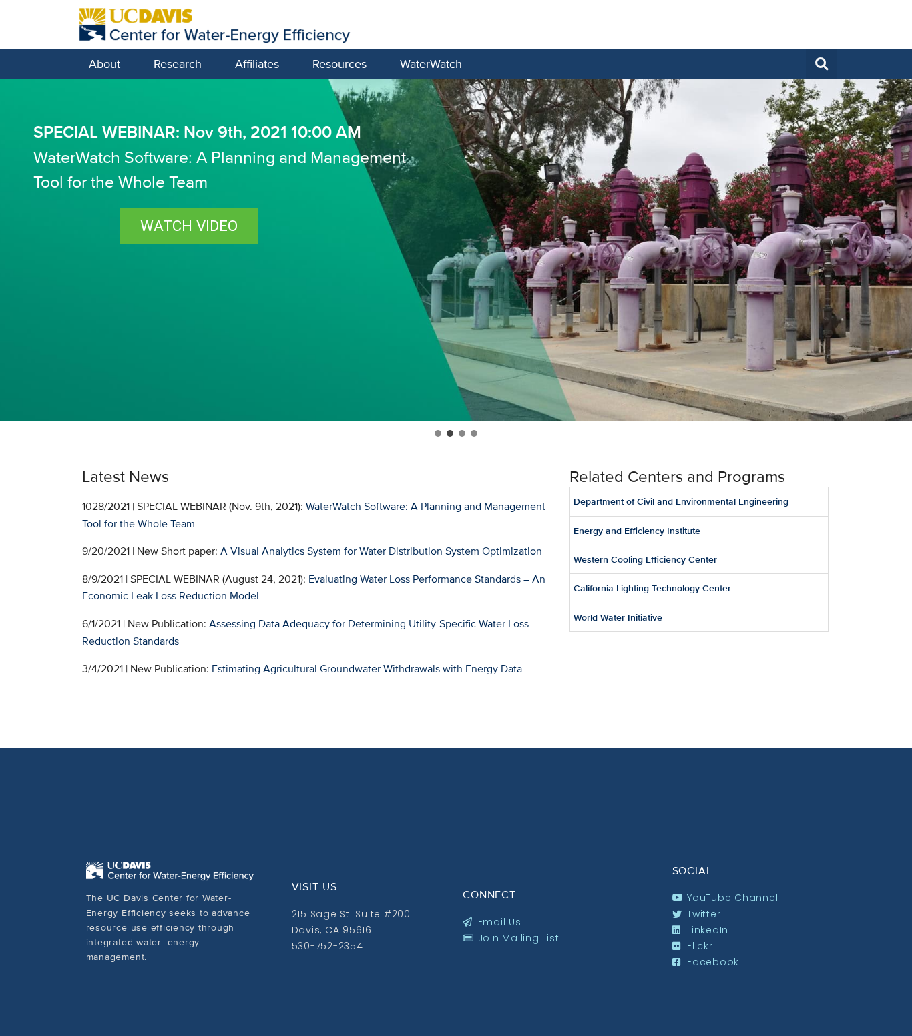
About (104, 63)
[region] (456, 259)
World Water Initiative (618, 617)
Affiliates (257, 63)
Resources (339, 63)
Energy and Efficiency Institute (637, 530)
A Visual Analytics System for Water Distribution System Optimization (381, 551)
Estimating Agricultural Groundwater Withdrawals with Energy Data (367, 668)
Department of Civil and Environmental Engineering (681, 501)
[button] (821, 64)
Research (178, 63)
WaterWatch (431, 63)
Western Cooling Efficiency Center (645, 559)
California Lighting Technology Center (652, 588)
